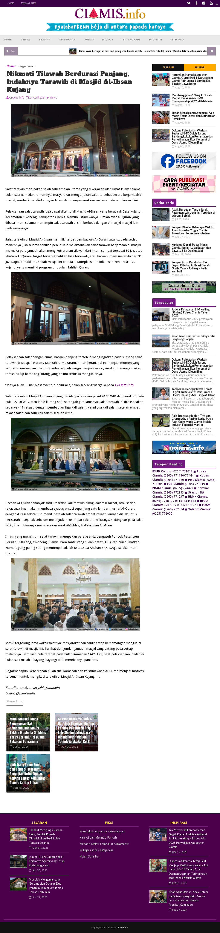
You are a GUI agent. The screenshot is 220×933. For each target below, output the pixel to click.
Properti (155, 39)
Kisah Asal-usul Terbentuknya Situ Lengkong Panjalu (193, 337)
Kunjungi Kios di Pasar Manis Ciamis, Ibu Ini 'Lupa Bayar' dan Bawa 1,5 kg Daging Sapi (191, 247)
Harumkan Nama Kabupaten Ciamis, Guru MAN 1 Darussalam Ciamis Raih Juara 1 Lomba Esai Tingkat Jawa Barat (192, 79)
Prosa (107, 39)
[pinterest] (211, 3)
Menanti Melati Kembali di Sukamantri (104, 844)
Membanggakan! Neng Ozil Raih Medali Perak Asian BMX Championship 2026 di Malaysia (192, 98)
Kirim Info (177, 39)
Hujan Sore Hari (89, 856)
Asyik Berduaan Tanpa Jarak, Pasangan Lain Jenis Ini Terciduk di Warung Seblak (193, 212)
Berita (25, 39)
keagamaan (25, 66)
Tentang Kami (28, 3)
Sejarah (44, 39)
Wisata (89, 39)
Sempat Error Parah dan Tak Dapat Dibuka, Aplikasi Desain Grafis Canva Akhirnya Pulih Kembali (191, 267)
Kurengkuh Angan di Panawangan (102, 831)
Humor (200, 67)
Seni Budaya (67, 39)
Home (11, 3)
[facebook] (196, 3)
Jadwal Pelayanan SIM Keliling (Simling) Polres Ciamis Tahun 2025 (191, 312)
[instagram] (204, 3)
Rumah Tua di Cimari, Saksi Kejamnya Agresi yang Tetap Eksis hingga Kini (47, 861)
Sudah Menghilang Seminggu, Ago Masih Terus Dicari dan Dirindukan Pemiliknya (193, 115)
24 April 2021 (37, 97)
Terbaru (168, 67)
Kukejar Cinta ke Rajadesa (96, 850)
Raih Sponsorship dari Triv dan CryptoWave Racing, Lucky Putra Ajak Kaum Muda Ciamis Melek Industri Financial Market (192, 420)
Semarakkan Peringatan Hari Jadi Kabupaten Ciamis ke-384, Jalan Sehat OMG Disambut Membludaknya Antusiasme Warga (122, 51)
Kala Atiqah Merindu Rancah (98, 837)
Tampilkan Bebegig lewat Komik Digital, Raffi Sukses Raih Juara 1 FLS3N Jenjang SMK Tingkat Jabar (193, 392)
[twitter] (189, 3)
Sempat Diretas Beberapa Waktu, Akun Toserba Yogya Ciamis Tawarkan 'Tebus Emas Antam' (193, 230)
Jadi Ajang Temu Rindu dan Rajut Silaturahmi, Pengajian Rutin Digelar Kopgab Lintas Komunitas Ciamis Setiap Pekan (28, 773)
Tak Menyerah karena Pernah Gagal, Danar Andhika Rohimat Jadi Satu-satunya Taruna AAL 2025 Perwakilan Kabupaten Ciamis (188, 838)
